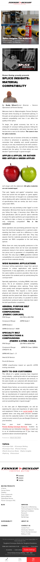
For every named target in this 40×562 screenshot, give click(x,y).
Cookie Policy (25, 546)
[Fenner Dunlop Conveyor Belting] (20, 3)
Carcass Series (5, 490)
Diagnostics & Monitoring (28, 507)
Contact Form (25, 528)
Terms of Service (18, 540)
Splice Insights (26, 451)
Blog (3, 505)
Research (24, 513)
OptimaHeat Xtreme (7, 498)
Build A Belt (24, 515)
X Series (3, 488)
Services (24, 505)
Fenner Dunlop (7, 40)
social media (28, 411)
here (27, 429)
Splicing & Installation (27, 511)
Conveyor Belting (22, 446)
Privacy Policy (32, 539)
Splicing (6, 453)
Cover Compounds (6, 494)
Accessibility (9, 550)
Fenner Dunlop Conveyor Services (14, 427)
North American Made (11, 451)
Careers (4, 525)
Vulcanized (15, 453)
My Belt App (25, 517)
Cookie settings (18, 550)
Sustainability (6, 521)
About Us (24, 521)
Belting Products (8, 486)
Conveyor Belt (8, 446)
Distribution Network (27, 530)
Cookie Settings (29, 550)
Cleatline (3, 492)
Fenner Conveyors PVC (8, 500)
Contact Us (25, 525)
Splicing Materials (6, 496)
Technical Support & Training (29, 509)
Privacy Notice (34, 546)
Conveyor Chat (19, 40)
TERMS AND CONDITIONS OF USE (10, 546)
